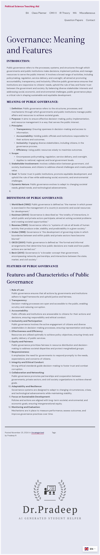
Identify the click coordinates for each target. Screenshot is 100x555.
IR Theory (65, 12)
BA (27, 12)
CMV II (53, 12)
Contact (90, 20)
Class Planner (39, 12)
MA (75, 12)
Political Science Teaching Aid (22, 6)
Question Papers (73, 20)
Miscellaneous (87, 12)
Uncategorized (37, 432)
